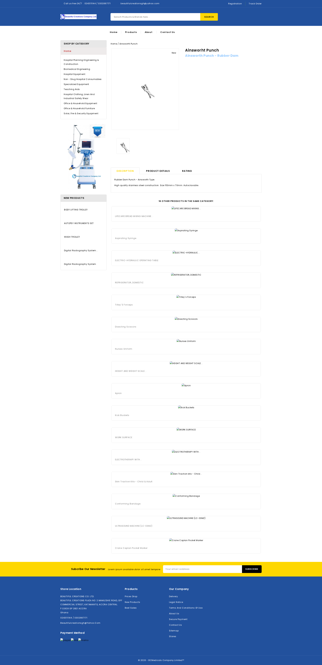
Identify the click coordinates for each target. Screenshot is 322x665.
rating (187, 171)
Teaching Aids (72, 89)
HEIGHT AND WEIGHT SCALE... (131, 371)
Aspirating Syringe (125, 238)
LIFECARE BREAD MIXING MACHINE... (134, 216)
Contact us (175, 625)
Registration (235, 3)
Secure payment (178, 619)
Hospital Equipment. (75, 74)
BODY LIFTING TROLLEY (76, 209)
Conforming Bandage (127, 503)
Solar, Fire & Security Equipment (81, 113)
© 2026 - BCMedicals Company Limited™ (161, 660)
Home (113, 32)
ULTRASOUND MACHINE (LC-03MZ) (133, 525)
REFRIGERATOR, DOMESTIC (129, 282)
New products (132, 602)
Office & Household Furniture (79, 108)
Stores (172, 636)
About (148, 32)
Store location (70, 589)
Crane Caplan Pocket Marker (131, 548)
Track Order (255, 3)
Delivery (173, 596)
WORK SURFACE (123, 437)
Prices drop (131, 596)
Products (131, 32)
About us (174, 613)
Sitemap (174, 630)
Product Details (158, 171)
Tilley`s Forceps (124, 304)
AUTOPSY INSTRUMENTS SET (79, 223)
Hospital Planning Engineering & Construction (81, 62)
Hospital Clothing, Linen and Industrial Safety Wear (79, 96)
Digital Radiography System (80, 264)
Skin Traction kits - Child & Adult (133, 481)
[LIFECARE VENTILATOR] (83, 156)
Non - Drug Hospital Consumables (83, 79)
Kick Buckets (122, 415)
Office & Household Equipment (80, 103)
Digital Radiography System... (81, 250)
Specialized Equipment (76, 84)
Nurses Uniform (123, 348)
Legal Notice (176, 602)
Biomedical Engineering (77, 69)
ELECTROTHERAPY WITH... (128, 459)
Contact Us (167, 32)
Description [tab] (125, 171)
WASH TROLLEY (72, 236)
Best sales (131, 607)
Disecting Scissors (125, 326)
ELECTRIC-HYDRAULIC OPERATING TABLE (136, 260)
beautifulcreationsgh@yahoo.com (140, 3)
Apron (118, 393)
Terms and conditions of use (185, 607)
